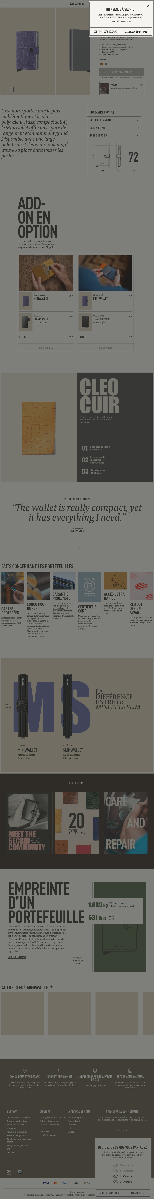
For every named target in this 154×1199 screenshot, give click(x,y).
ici (130, 21)
